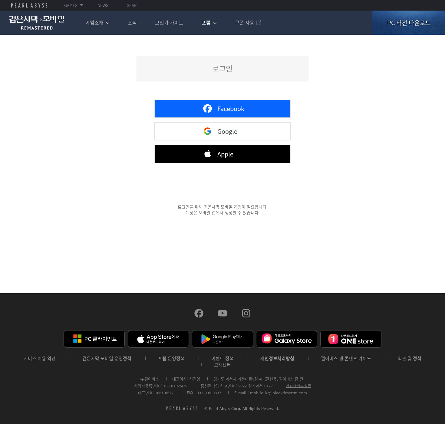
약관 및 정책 (409, 358)
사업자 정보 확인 (298, 385)
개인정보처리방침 (277, 358)
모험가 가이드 (169, 22)
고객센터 (222, 365)
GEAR (132, 5)
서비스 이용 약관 (40, 358)
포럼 (206, 22)
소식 (132, 22)
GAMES (70, 5)
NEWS (102, 5)
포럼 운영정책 (171, 358)
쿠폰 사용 (244, 22)
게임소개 (94, 22)
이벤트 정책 (222, 358)
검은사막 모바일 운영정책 (106, 358)
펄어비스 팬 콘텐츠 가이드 (346, 358)
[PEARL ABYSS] (29, 5)
